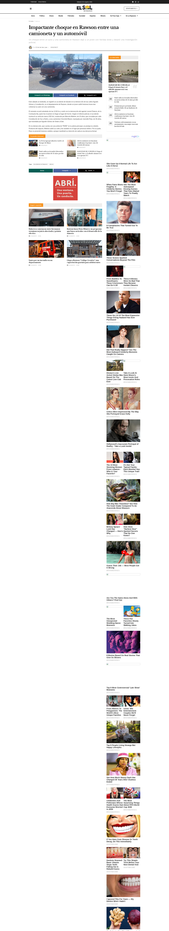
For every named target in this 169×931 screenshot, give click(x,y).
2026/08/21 (43, 145)
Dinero (51, 16)
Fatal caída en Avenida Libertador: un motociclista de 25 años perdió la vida (51, 153)
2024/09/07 (54, 47)
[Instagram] (136, 2)
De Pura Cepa (114, 16)
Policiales (71, 16)
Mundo (60, 16)
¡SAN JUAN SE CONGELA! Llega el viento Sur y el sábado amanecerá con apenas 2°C (89, 153)
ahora (51, 164)
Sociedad (82, 16)
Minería (103, 16)
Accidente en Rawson (40, 164)
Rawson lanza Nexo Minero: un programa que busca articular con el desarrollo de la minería (84, 231)
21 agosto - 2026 (35, 236)
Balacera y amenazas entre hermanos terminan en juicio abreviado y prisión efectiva (45, 231)
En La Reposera (131, 16)
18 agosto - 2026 (73, 265)
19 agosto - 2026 (73, 236)
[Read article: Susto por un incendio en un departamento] (46, 249)
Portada (31, 21)
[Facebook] (133, 2)
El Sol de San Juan (41, 47)
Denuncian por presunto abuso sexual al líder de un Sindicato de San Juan (125, 108)
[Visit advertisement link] (65, 188)
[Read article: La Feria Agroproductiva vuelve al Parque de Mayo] (33, 143)
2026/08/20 (82, 158)
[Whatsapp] (138, 2)
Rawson (37, 21)
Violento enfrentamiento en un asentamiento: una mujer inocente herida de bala (126, 124)
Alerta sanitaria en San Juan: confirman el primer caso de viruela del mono (87, 143)
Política (42, 16)
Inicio (33, 16)
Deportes (93, 16)
